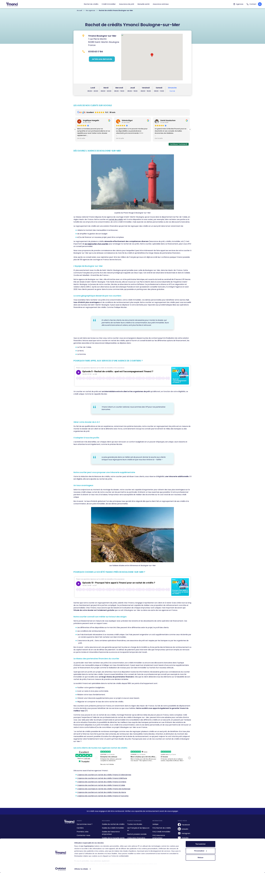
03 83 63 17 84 (95, 51)
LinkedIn (185, 829)
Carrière (80, 828)
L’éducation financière (136, 838)
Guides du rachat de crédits (113, 824)
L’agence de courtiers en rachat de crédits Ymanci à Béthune (102, 778)
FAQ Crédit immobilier (161, 831)
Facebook (186, 825)
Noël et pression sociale (136, 834)
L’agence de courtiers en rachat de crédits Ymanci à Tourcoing (102, 796)
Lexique (155, 824)
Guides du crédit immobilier (113, 828)
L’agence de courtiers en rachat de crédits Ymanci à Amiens (101, 782)
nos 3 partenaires (87, 846)
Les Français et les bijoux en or (138, 829)
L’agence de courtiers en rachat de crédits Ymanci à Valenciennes (104, 775)
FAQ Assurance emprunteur (158, 836)
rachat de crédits (116, 219)
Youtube (185, 838)
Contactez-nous (83, 835)
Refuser (200, 857)
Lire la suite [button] (81, 138)
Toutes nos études (134, 824)
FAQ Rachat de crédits (161, 828)
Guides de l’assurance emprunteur (111, 832)
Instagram (186, 833)
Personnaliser (199, 851)
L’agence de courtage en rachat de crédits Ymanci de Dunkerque (103, 789)
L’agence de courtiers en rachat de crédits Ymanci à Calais (101, 785)
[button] (189, 129)
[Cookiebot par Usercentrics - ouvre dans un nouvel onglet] (61, 869)
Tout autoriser (200, 844)
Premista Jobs (82, 831)
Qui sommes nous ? (84, 824)
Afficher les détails (81, 869)
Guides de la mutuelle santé (113, 838)
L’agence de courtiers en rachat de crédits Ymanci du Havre (101, 792)
